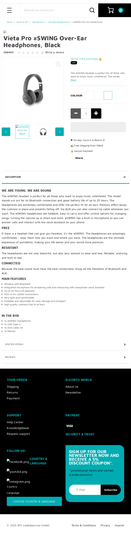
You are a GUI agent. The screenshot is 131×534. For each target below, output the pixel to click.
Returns (12, 392)
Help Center (15, 422)
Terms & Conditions (83, 525)
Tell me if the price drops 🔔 (86, 58)
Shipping (13, 386)
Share (79, 157)
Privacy (105, 525)
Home (9, 22)
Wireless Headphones (58, 22)
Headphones (38, 22)
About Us (72, 386)
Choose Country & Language (34, 501)
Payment (13, 398)
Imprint (119, 525)
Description (13, 176)
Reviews (10, 356)
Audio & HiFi (22, 22)
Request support (18, 434)
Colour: (77, 95)
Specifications (14, 344)
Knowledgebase (18, 428)
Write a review (54, 52)
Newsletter (73, 392)
